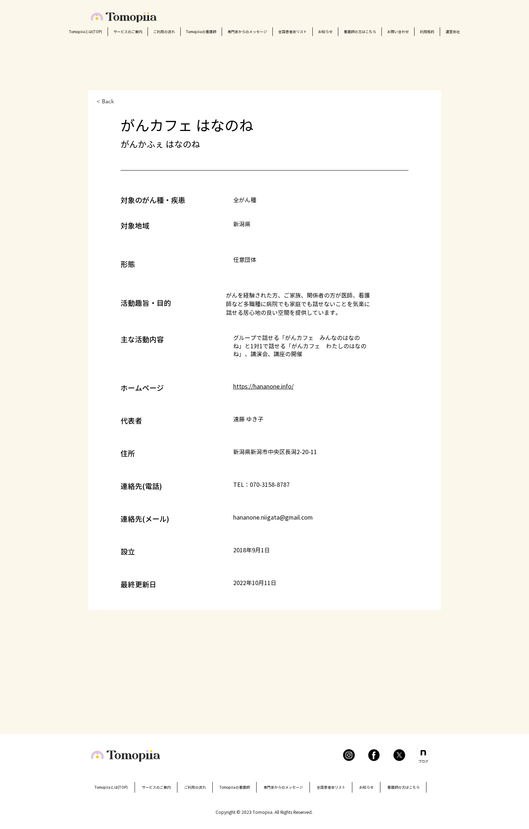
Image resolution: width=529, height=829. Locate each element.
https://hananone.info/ (263, 386)
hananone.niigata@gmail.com (273, 517)
